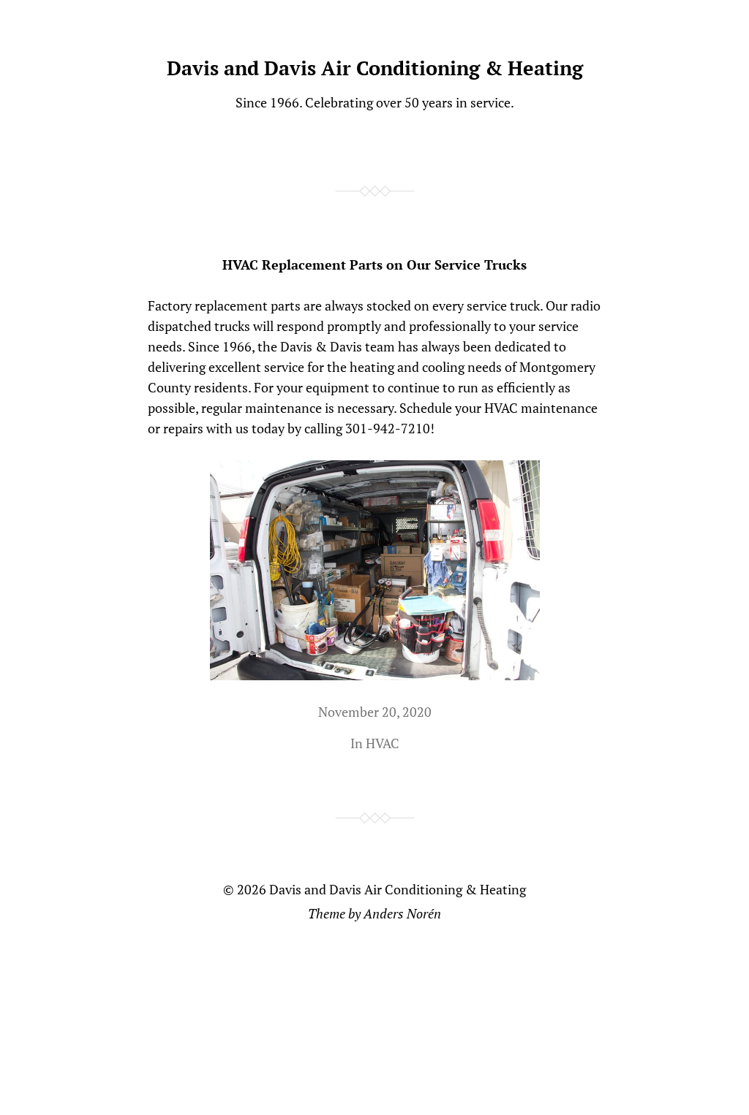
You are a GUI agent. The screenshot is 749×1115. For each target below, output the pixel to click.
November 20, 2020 (375, 711)
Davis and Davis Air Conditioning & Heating (375, 68)
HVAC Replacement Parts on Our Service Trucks (374, 264)
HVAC (382, 743)
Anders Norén (402, 913)
